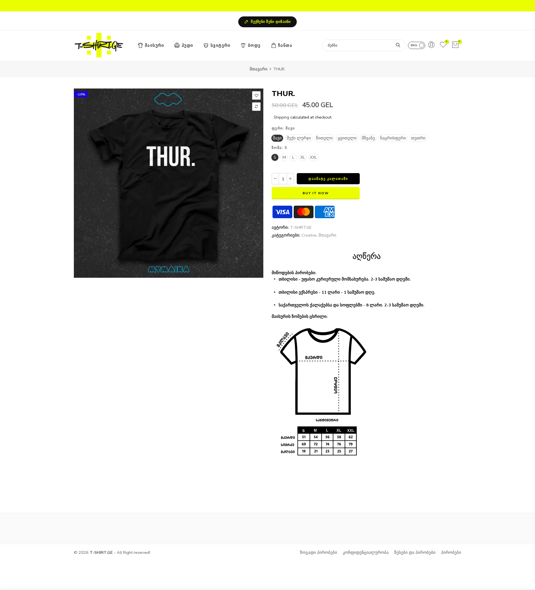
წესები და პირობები (415, 552)
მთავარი (259, 69)
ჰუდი (187, 45)
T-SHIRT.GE (301, 227)
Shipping (281, 117)
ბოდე (254, 45)
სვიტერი (221, 45)
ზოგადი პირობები (318, 552)
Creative (309, 235)
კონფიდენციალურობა (366, 552)
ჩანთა (285, 45)
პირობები (451, 552)
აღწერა (366, 256)
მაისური (154, 45)
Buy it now (316, 193)
